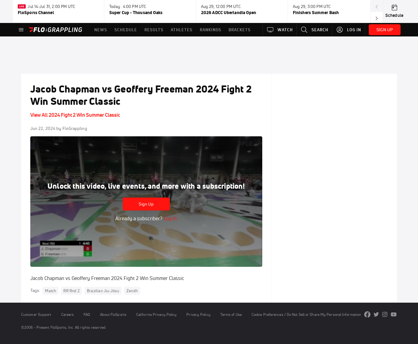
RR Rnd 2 (71, 290)
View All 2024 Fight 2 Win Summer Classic (75, 115)
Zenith (132, 290)
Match (50, 290)
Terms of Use (231, 314)
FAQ (87, 314)
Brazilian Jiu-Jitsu (103, 290)
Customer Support (36, 314)
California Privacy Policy (156, 314)
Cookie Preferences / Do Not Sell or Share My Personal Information (306, 314)
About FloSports (113, 314)
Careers (67, 314)
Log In (169, 218)
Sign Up (146, 204)
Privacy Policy (198, 314)
